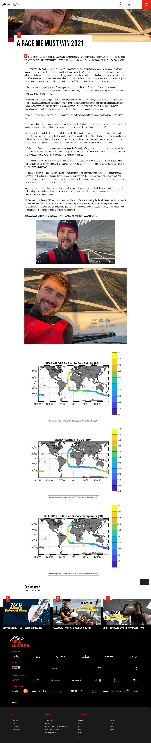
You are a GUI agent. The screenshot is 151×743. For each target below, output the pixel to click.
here (96, 215)
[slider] (67, 262)
